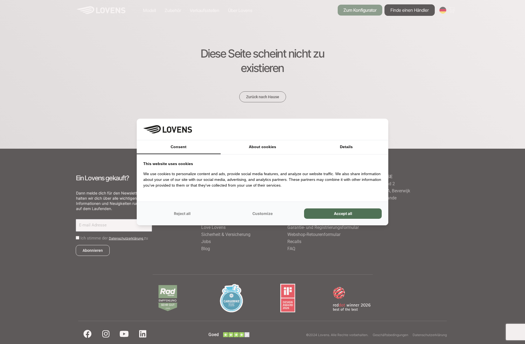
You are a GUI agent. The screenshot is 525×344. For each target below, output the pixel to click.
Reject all (182, 213)
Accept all (343, 213)
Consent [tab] (178, 147)
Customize (262, 213)
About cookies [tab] (262, 147)
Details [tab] (346, 147)
